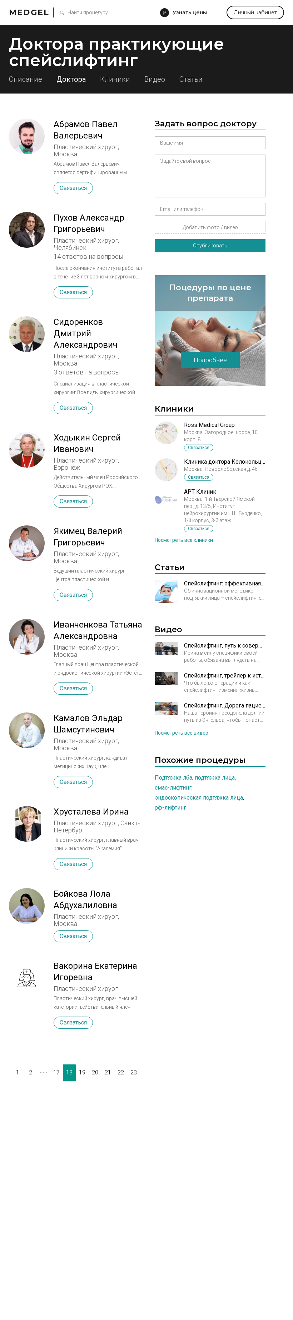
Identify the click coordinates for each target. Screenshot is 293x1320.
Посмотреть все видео (181, 733)
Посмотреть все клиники (184, 540)
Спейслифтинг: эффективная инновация (224, 583)
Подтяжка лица (215, 777)
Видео (154, 79)
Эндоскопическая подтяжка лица (199, 797)
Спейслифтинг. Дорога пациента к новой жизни (224, 705)
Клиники (115, 79)
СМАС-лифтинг (173, 787)
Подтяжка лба (173, 777)
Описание (25, 79)
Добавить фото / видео (210, 227)
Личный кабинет (255, 12)
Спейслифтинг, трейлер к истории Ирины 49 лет (224, 675)
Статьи (191, 79)
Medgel (29, 12)
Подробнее (210, 360)
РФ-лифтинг (170, 807)
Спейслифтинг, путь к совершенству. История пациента (224, 645)
